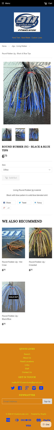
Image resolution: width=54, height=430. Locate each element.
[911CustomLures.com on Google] (27, 388)
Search (27, 354)
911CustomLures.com (20, 414)
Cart (50, 3)
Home (4, 46)
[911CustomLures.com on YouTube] (41, 388)
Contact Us (27, 372)
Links (27, 364)
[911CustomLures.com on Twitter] (13, 388)
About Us (27, 357)
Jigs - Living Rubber (19, 46)
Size (4, 165)
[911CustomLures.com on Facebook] (20, 388)
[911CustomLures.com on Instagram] (34, 388)
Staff (27, 368)
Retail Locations (27, 361)
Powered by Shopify (38, 414)
